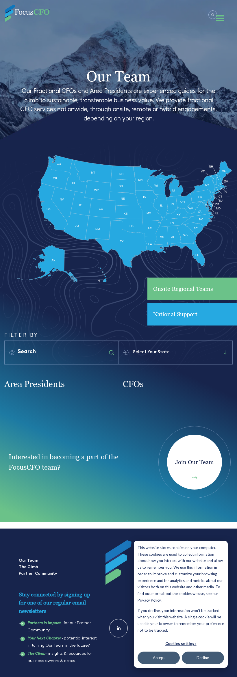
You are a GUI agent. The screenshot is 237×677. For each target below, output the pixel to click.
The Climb (36, 653)
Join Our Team (194, 462)
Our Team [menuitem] (28, 560)
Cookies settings (181, 643)
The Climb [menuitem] (28, 567)
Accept (159, 657)
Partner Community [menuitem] (38, 573)
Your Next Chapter (44, 638)
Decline (203, 657)
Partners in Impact (44, 623)
